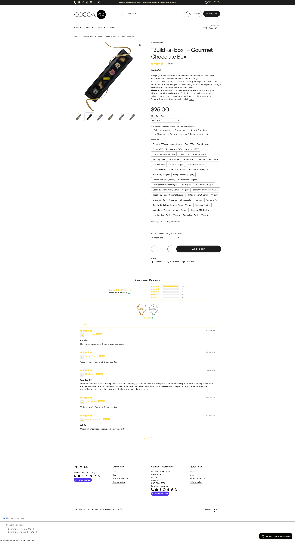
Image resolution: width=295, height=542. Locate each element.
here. (191, 99)
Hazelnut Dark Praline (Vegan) (166, 215)
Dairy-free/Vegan (162, 130)
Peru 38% (189, 144)
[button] (211, 14)
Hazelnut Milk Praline (199, 210)
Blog (114, 475)
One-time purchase (15, 518)
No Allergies (159, 134)
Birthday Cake (159, 159)
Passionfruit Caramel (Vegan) (205, 190)
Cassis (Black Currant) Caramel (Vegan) (171, 190)
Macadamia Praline (161, 210)
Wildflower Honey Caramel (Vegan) (197, 184)
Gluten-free (180, 130)
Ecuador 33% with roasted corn (167, 144)
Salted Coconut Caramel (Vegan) (203, 195)
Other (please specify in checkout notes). (189, 134)
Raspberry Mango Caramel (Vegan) (168, 195)
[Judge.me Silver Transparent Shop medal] (153, 309)
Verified (147, 317)
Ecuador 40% (203, 144)
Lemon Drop (188, 159)
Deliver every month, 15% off (21, 529)
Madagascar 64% (174, 149)
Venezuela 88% (199, 154)
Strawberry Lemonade (207, 159)
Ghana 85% (183, 154)
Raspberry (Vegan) (161, 174)
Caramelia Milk (159, 169)
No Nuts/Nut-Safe (198, 130)
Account (196, 14)
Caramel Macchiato (195, 164)
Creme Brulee (159, 164)
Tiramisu (198, 200)
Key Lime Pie (211, 200)
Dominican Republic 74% (164, 154)
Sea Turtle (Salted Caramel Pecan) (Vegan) (172, 205)
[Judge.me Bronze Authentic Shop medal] (141, 309)
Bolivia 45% (158, 149)
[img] (86, 331)
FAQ (114, 471)
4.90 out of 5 (127, 290)
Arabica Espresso (177, 169)
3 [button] (148, 438)
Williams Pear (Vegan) (198, 169)
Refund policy (118, 482)
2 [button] (144, 438)
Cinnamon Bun (159, 200)
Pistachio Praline (202, 205)
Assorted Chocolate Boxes (92, 36)
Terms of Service (120, 478)
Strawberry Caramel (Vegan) (165, 184)
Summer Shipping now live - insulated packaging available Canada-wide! (147, 2)
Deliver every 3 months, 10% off (22, 532)
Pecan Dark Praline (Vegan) (195, 215)
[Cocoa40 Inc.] (91, 14)
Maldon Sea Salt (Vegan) (164, 179)
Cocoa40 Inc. (97, 509)
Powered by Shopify (112, 509)
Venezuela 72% (192, 149)
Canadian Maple (176, 164)
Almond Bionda (180, 210)
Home (76, 36)
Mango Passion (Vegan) (183, 174)
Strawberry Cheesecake (180, 200)
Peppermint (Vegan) (187, 179)
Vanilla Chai (174, 159)
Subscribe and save (15, 525)
